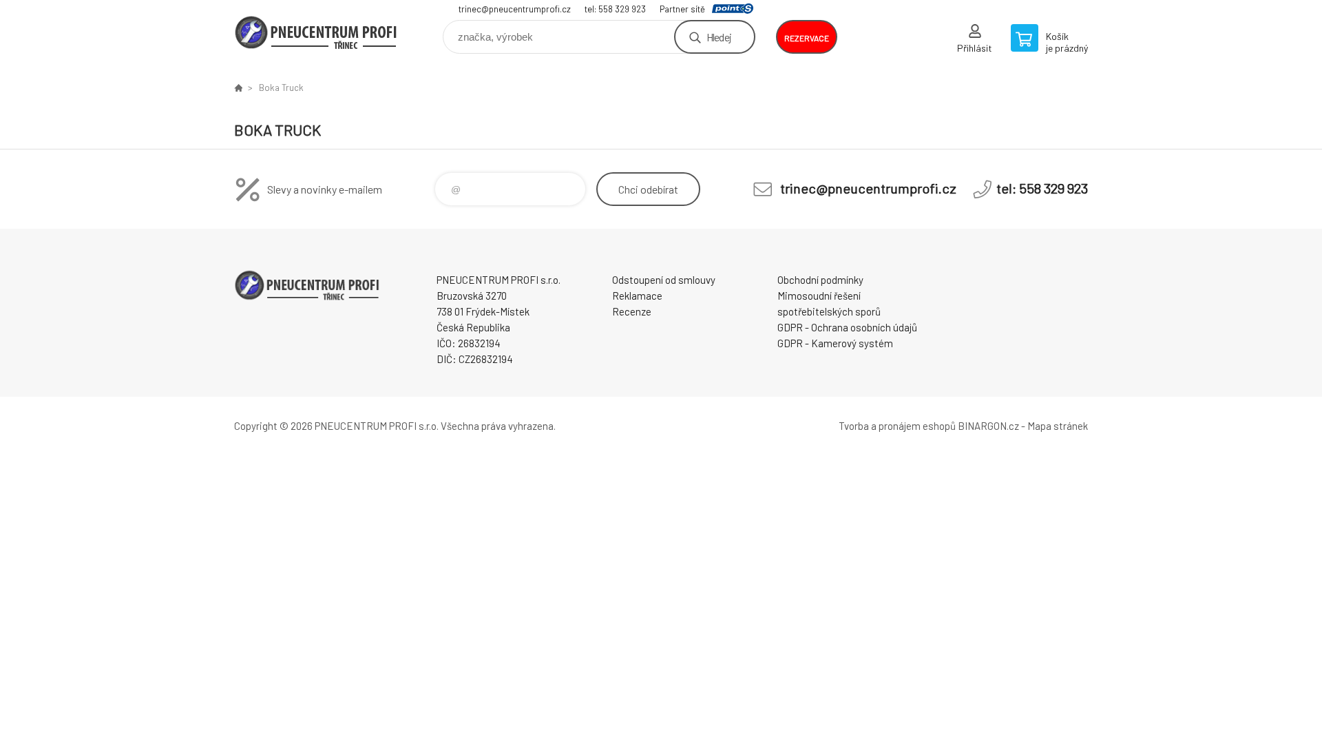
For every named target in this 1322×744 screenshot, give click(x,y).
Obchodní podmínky (820, 279)
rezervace (806, 38)
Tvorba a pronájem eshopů (897, 426)
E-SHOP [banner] (316, 32)
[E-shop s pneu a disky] (238, 87)
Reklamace (637, 295)
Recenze (631, 311)
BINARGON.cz (988, 426)
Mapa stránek (1057, 426)
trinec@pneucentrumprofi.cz (515, 8)
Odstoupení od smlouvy (663, 279)
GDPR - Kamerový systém (835, 343)
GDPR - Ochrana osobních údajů (847, 327)
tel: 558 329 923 (615, 8)
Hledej (718, 36)
